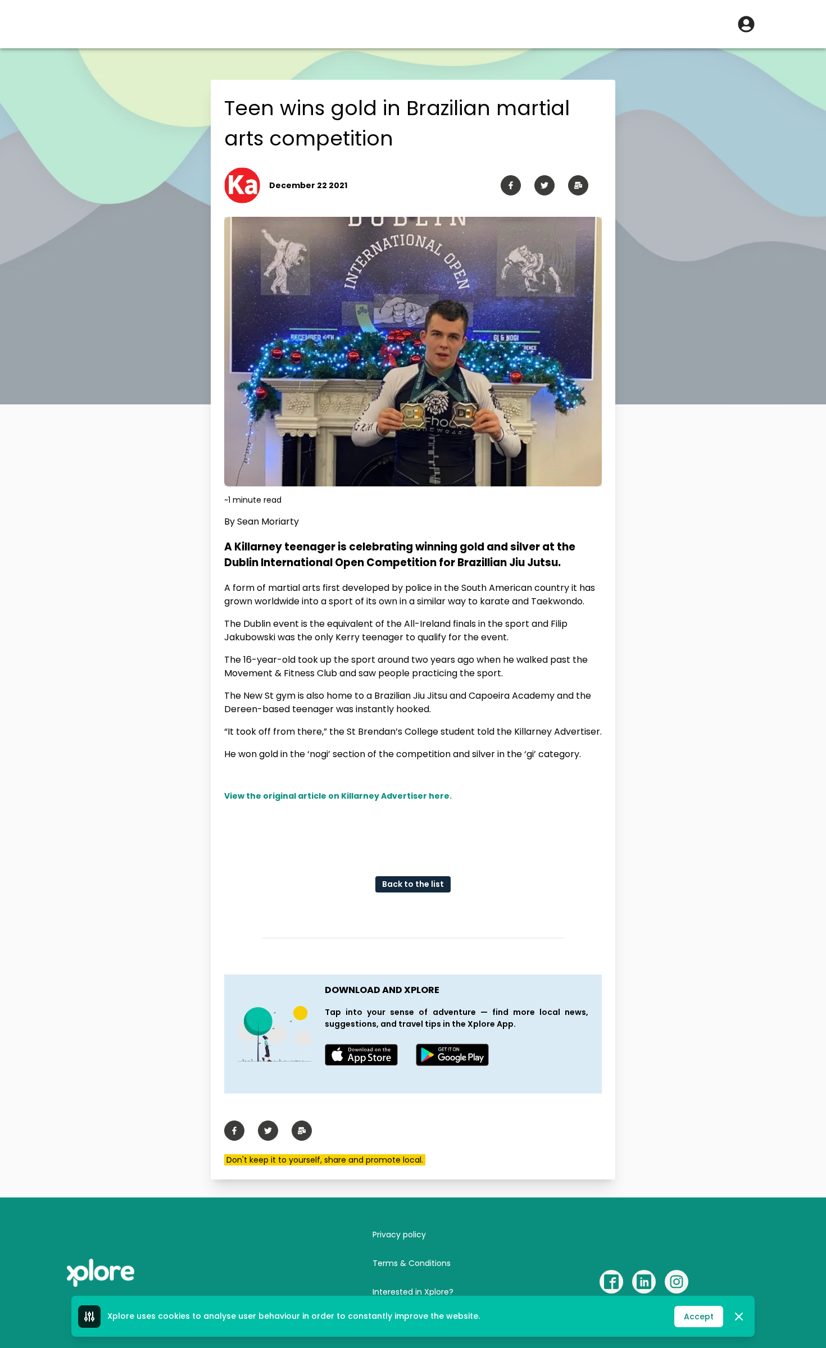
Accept (699, 1316)
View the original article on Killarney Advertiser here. (338, 795)
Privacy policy (399, 1234)
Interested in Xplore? (413, 1291)
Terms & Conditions (412, 1263)
